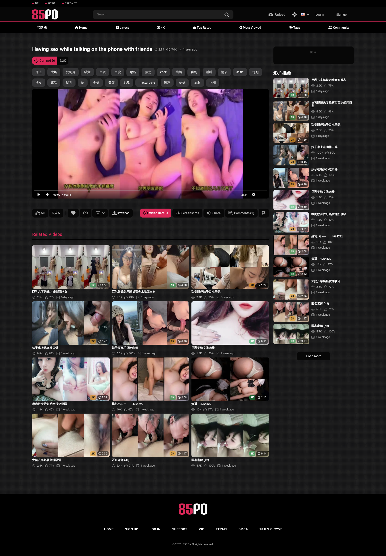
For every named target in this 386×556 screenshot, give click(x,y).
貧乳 (69, 82)
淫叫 (209, 72)
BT (36, 3)
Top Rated (203, 27)
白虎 (118, 72)
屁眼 (197, 82)
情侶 (224, 72)
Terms (221, 529)
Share (216, 213)
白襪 (102, 72)
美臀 (111, 82)
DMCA (243, 529)
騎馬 (194, 72)
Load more (313, 356)
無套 (148, 72)
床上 (39, 72)
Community (340, 27)
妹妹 (182, 82)
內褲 (213, 82)
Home (83, 27)
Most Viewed (251, 27)
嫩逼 (133, 72)
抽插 (179, 72)
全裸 (96, 82)
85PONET (71, 3)
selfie (239, 72)
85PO (186, 544)
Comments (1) (244, 213)
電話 (54, 82)
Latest (124, 27)
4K (162, 27)
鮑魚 (127, 82)
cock (163, 72)
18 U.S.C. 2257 (270, 529)
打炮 (255, 72)
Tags (296, 27)
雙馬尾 (70, 72)
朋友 (39, 82)
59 (43, 213)
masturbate (147, 82)
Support (179, 529)
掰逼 (167, 82)
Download (123, 213)
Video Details (158, 213)
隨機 (43, 27)
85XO (51, 3)
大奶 (54, 72)
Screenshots (190, 213)
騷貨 (87, 72)
